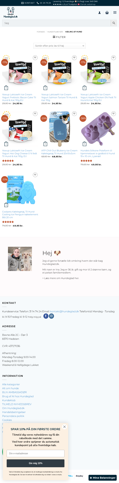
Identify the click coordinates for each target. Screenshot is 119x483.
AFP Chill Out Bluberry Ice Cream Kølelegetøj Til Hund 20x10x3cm (59, 152)
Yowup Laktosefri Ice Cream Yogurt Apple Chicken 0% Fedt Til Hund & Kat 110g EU (98, 97)
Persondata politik (13, 416)
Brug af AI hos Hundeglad (18, 396)
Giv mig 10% (35, 463)
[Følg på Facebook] (45, 316)
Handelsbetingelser (14, 412)
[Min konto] (99, 12)
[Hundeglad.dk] (16, 12)
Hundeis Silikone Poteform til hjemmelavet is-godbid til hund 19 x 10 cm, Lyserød (98, 153)
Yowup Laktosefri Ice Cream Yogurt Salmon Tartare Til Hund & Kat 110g (59, 97)
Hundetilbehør (55, 32)
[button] (107, 12)
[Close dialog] (64, 426)
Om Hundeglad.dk (13, 408)
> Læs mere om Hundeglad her (60, 278)
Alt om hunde (10, 388)
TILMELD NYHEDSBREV (16, 404)
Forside (41, 32)
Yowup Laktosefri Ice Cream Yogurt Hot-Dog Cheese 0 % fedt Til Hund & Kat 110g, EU (19, 153)
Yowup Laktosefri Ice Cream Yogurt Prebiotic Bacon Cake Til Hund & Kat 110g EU (19, 97)
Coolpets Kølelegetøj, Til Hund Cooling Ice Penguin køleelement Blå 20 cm (20, 214)
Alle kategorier (11, 384)
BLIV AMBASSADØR (14, 392)
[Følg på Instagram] (51, 316)
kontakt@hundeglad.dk (64, 311)
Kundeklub (8, 400)
